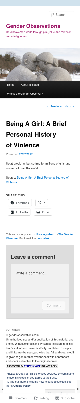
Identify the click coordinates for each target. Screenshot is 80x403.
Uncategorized (45, 234)
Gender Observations (33, 25)
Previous (54, 106)
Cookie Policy (22, 386)
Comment (54, 305)
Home (10, 84)
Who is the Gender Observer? (25, 93)
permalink (43, 238)
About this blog (30, 84)
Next (69, 106)
